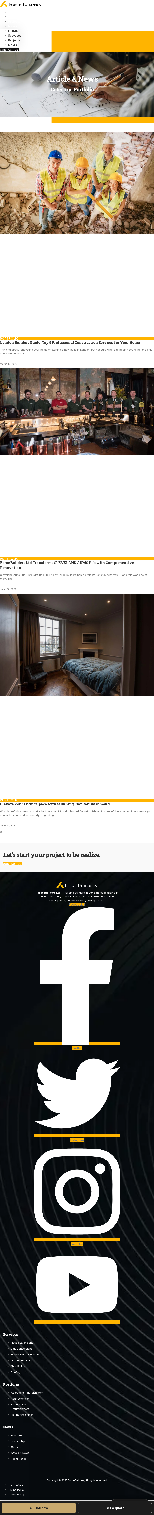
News (12, 26)
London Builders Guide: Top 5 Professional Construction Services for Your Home (70, 342)
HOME (13, 31)
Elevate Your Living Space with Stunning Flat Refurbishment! (55, 804)
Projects (14, 40)
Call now (41, 1508)
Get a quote (114, 1508)
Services (14, 35)
